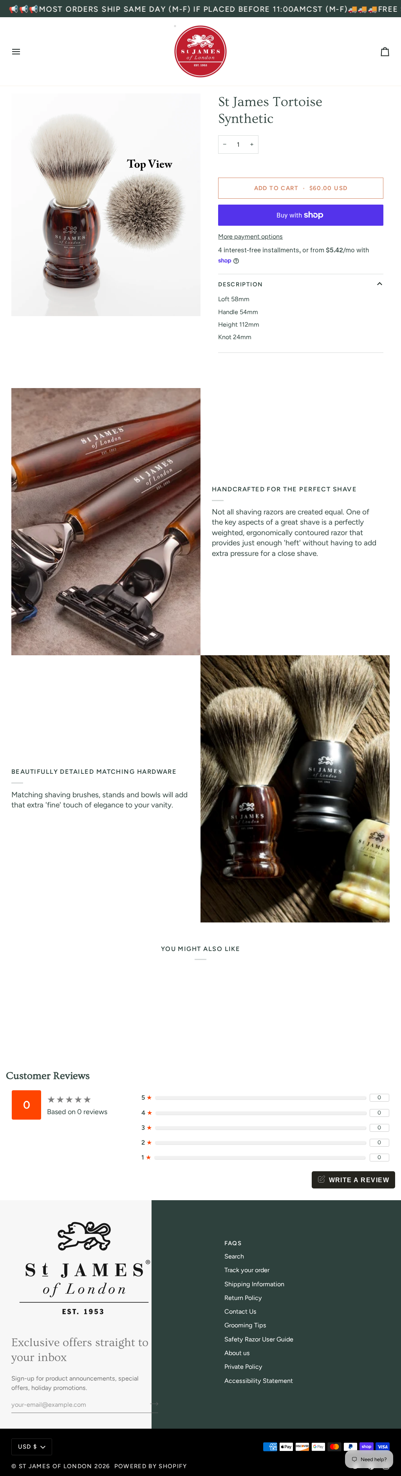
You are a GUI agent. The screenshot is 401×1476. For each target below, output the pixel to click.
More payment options (250, 236)
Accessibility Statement (258, 1380)
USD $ (27, 1446)
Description (240, 284)
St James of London (55, 1466)
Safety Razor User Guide (258, 1339)
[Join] (151, 1403)
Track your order (246, 1270)
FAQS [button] (233, 1243)
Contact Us (240, 1311)
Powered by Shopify (150, 1466)
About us (237, 1353)
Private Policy (243, 1366)
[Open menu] (23, 51)
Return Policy (243, 1298)
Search (234, 1256)
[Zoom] (26, 301)
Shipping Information (254, 1284)
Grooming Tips (245, 1325)
